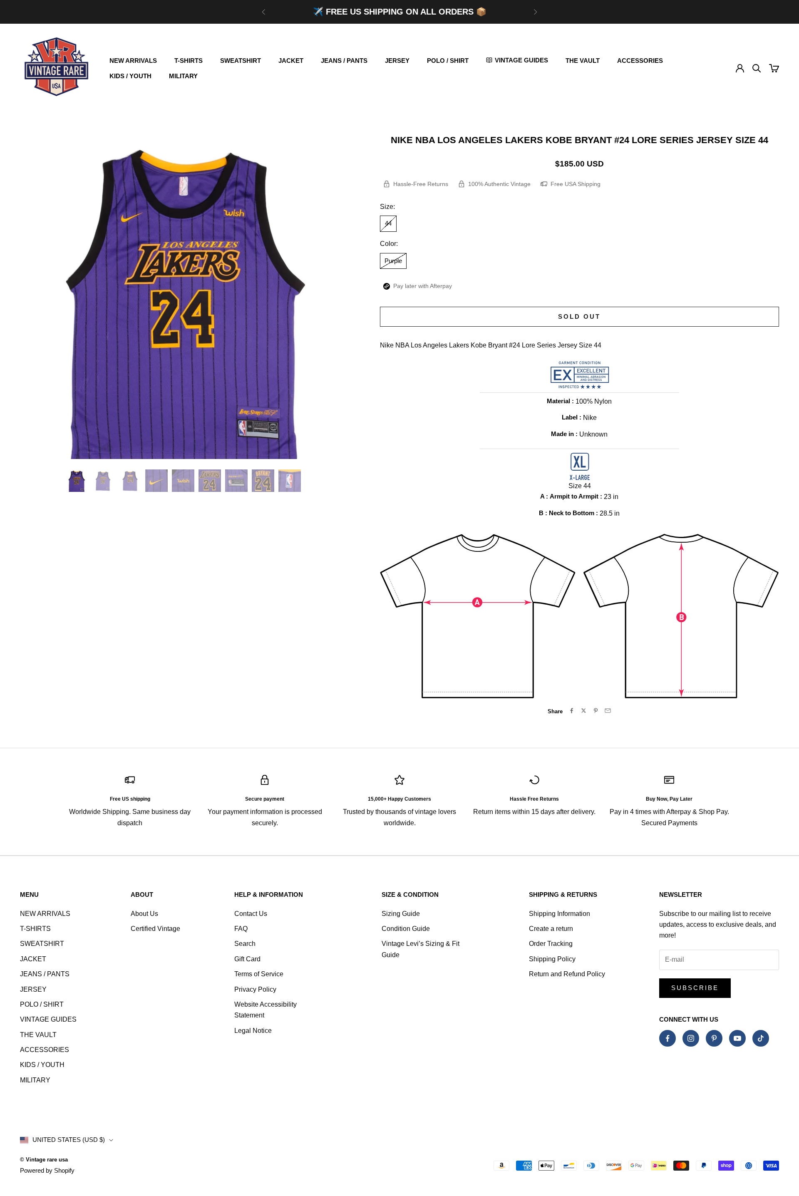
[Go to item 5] (183, 480)
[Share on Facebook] (571, 710)
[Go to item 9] (289, 480)
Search (245, 943)
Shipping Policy (552, 959)
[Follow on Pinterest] (714, 1038)
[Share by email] (608, 710)
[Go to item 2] (103, 480)
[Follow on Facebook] (667, 1038)
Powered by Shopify (47, 1170)
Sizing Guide (401, 913)
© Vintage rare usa (44, 1159)
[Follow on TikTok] (760, 1038)
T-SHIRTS (188, 60)
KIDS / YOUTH (130, 75)
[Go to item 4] (156, 480)
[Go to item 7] (236, 480)
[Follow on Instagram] (690, 1038)
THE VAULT (583, 60)
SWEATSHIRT (240, 60)
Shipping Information (559, 913)
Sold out (579, 316)
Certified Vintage (155, 928)
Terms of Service (258, 974)
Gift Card (247, 959)
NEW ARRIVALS (133, 60)
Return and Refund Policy (567, 974)
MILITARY (183, 75)
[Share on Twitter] (584, 710)
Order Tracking (551, 943)
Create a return (551, 928)
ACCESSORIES (640, 60)
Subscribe (695, 987)
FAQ (241, 928)
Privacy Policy (255, 989)
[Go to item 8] (263, 480)
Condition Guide (406, 928)
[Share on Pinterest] (596, 710)
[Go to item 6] (209, 480)
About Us (144, 913)
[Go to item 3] (129, 480)
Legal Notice (253, 1030)
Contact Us (250, 913)
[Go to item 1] (76, 480)
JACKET (290, 60)
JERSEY (397, 60)
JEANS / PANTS (344, 60)
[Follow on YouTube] (737, 1038)
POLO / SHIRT (448, 60)
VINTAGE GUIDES (48, 1019)
